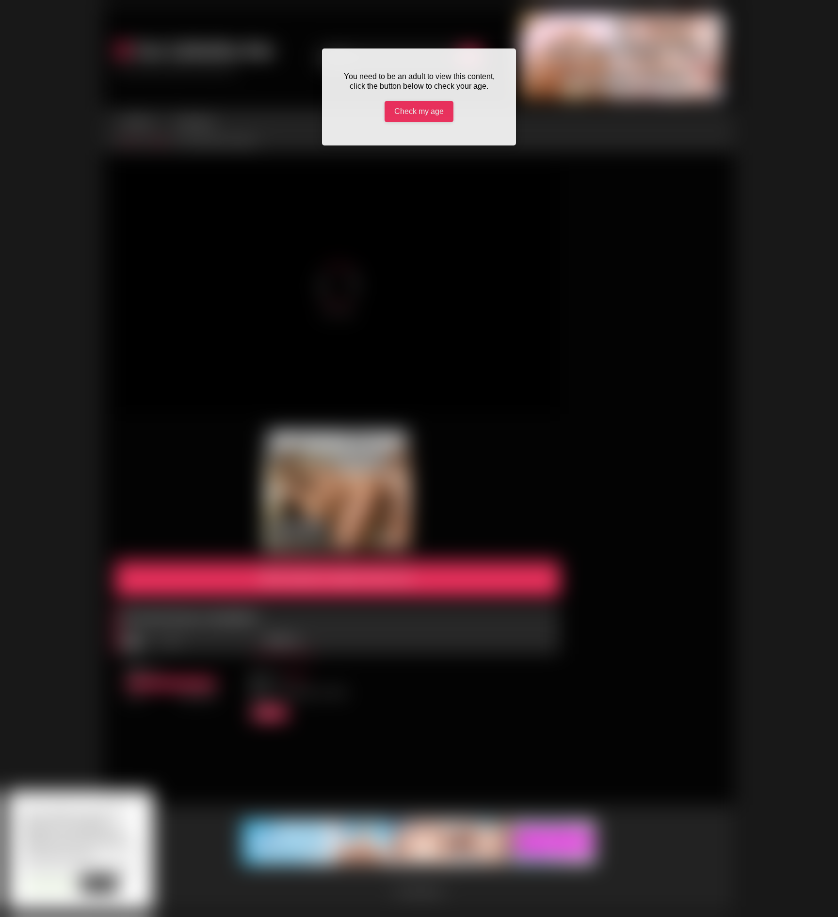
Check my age (419, 111)
